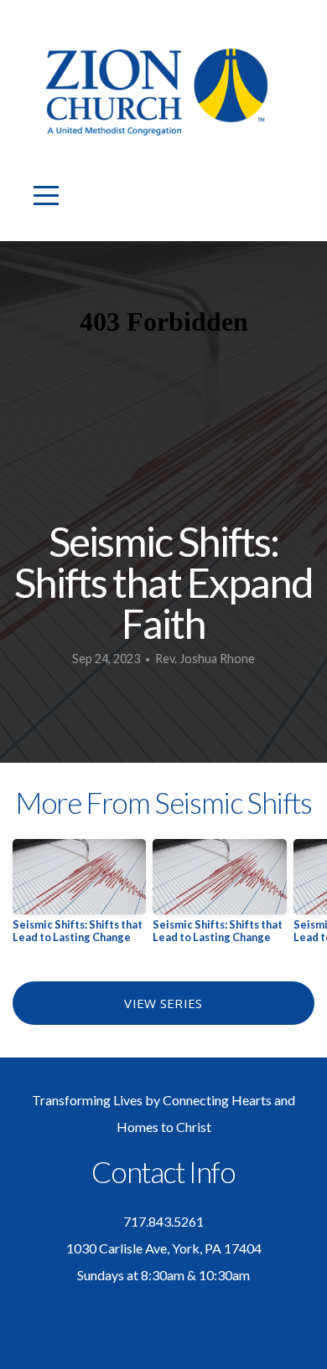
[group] (79, 897)
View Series (163, 1003)
